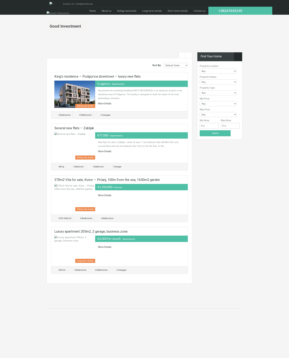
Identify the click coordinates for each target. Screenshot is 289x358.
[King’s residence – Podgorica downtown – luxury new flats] (74, 94)
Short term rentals (178, 10)
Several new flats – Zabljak (74, 128)
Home (92, 10)
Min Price (204, 98)
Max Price (205, 109)
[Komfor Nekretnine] (58, 13)
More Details (105, 103)
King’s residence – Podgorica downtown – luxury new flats (97, 76)
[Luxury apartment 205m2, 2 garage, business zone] (74, 249)
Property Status (208, 77)
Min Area (204, 120)
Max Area (226, 120)
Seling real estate (126, 10)
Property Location (209, 66)
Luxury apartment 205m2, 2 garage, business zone (91, 231)
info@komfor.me (84, 3)
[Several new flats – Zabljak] (74, 146)
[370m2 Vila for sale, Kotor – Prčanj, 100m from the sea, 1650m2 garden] (74, 197)
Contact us (200, 10)
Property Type (207, 87)
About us (106, 10)
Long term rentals (152, 10)
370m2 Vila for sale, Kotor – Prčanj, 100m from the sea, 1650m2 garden (107, 180)
